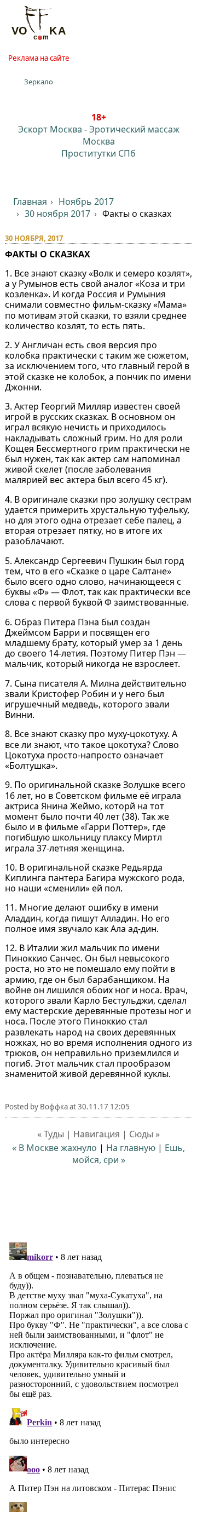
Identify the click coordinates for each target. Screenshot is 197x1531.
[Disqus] (99, 1375)
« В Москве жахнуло (54, 1148)
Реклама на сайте (38, 58)
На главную (130, 1148)
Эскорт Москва (50, 129)
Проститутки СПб (98, 153)
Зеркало (38, 82)
